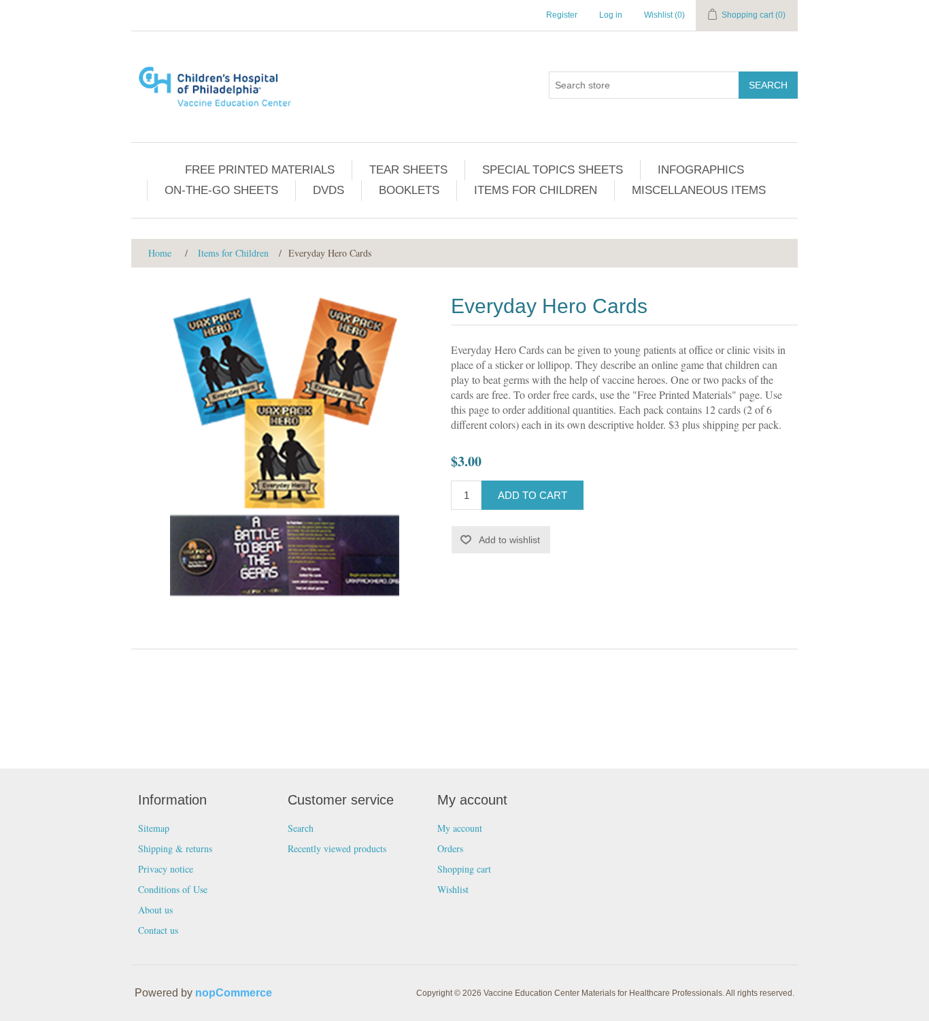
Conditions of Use (172, 889)
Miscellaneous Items (699, 190)
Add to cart (532, 495)
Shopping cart (464, 868)
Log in (610, 15)
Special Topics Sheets (552, 169)
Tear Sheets (408, 169)
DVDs (328, 190)
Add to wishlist (509, 539)
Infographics (701, 169)
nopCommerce (233, 993)
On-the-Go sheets (221, 190)
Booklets (409, 190)
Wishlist (453, 889)
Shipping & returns (175, 848)
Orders (450, 848)
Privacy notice (165, 868)
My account (459, 828)
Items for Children (535, 190)
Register (561, 15)
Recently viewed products (337, 848)
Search (768, 85)
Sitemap (153, 828)
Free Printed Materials (260, 169)
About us (155, 909)
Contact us (158, 930)
